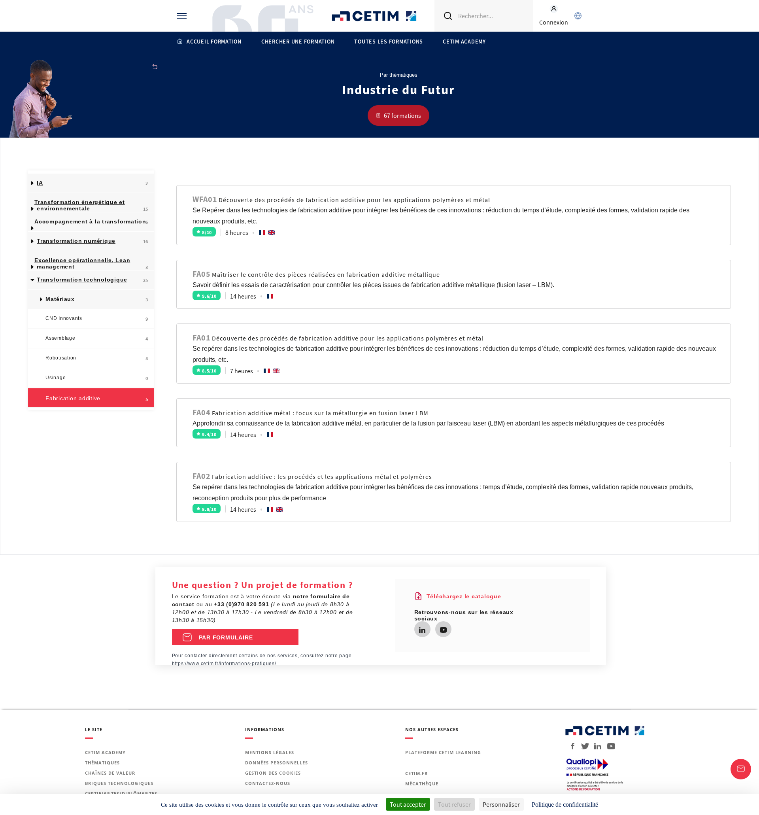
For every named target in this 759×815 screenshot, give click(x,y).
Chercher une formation (298, 41)
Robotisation (96, 358)
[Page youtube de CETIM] (443, 630)
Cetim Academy (464, 41)
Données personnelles (276, 763)
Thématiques (102, 763)
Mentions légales (269, 752)
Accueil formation (214, 41)
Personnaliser (501, 804)
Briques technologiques (119, 783)
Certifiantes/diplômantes (121, 793)
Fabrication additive (96, 398)
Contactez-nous (267, 783)
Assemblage (96, 338)
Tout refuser (454, 804)
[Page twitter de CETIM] (582, 746)
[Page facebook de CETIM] (570, 746)
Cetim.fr (416, 773)
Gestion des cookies (273, 773)
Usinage (96, 378)
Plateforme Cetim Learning (443, 752)
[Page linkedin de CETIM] (422, 630)
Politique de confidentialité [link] (565, 804)
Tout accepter (408, 804)
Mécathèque (421, 784)
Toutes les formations (388, 41)
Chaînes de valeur (110, 773)
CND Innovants (96, 319)
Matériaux (96, 299)
